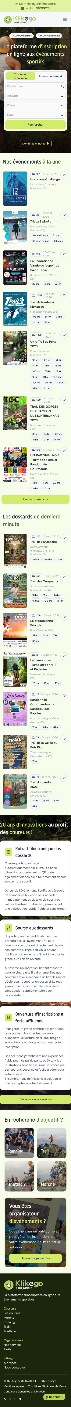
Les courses (12, 1313)
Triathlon (10, 1331)
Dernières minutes (33, 143)
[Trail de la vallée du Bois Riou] (35, 752)
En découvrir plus (35, 499)
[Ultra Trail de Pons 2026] (35, 361)
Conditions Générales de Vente (47, 1386)
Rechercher (35, 125)
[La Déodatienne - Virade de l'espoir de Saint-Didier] (35, 268)
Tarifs (7, 1349)
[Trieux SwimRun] (35, 228)
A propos (10, 1363)
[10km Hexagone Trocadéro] (35, 6)
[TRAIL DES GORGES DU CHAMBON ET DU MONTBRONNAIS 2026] (35, 419)
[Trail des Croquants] (35, 590)
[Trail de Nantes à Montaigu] (35, 308)
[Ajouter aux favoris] (64, 175)
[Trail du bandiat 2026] (35, 791)
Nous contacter (14, 1367)
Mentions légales (14, 1386)
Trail (7, 1327)
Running (9, 1322)
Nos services (12, 1345)
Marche (9, 1318)
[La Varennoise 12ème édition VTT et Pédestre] (35, 669)
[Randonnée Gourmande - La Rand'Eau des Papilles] (35, 710)
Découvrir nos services (36, 1099)
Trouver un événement (21, 76)
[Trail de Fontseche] (35, 551)
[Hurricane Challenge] (35, 188)
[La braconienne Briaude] (35, 630)
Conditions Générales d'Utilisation (24, 1391)
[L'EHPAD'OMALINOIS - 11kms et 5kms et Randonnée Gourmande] (35, 469)
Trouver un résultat (50, 76)
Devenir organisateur (35, 1258)
